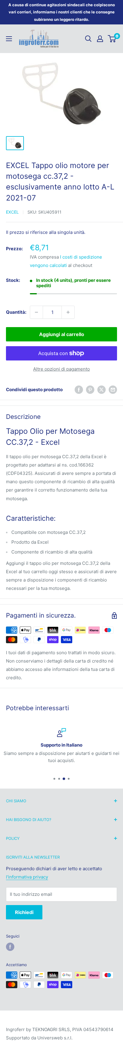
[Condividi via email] (113, 389)
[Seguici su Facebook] (10, 947)
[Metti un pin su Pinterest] (90, 389)
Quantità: (16, 312)
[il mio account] (100, 38)
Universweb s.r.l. (55, 1038)
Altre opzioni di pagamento (61, 369)
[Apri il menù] (9, 38)
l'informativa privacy (27, 877)
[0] (112, 38)
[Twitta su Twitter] (101, 389)
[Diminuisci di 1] (36, 312)
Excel (12, 211)
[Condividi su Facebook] (79, 389)
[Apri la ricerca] (88, 38)
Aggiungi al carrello (61, 334)
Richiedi (24, 912)
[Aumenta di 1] (68, 312)
